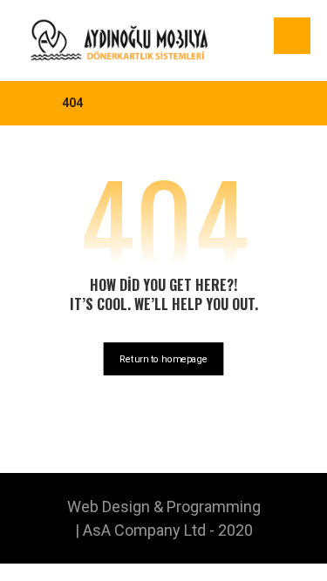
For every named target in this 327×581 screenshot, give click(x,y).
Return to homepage (163, 358)
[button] (292, 35)
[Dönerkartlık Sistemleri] (119, 40)
